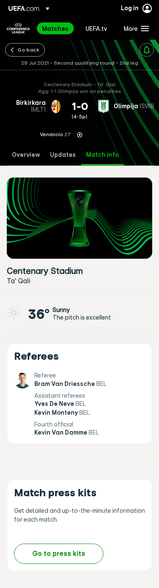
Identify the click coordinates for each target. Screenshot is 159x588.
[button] (134, 28)
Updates (63, 155)
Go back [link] (28, 49)
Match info (102, 155)
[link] (55, 28)
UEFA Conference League (18, 28)
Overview (26, 155)
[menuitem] (56, 28)
